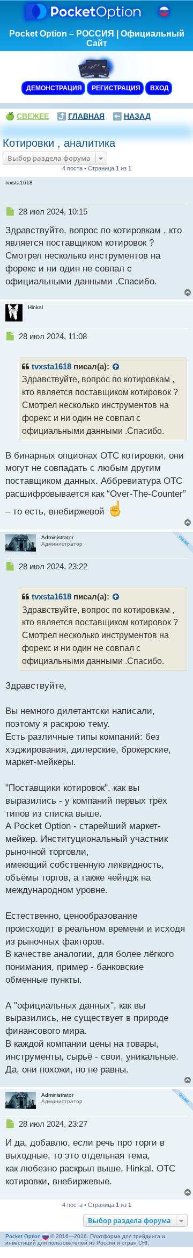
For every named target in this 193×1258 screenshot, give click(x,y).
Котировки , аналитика (59, 143)
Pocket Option (23, 1236)
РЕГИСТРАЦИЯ (115, 88)
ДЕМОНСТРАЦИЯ (53, 88)
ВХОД (159, 88)
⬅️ (132, 116)
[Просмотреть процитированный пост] (116, 367)
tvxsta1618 (51, 366)
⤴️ (81, 116)
